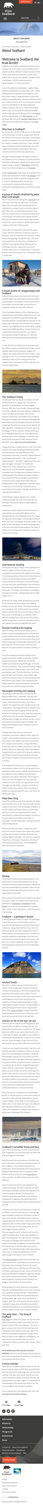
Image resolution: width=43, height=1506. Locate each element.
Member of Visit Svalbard (11, 1453)
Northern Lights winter (29, 119)
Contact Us (6, 1447)
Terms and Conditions (9, 1492)
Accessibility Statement (10, 1483)
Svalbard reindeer (11, 1260)
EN (35, 3)
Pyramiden (31, 168)
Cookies (4, 1479)
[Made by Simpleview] (10, 1497)
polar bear (32, 200)
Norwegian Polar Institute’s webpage (14, 1394)
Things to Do (7, 1432)
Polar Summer (27, 116)
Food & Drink (7, 1436)
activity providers (16, 1010)
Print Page (6, 1405)
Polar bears (6, 1319)
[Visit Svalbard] (6, 1470)
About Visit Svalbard (20, 1447)
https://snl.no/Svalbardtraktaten (25, 442)
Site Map (5, 1489)
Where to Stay (7, 1428)
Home (4, 1440)
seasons (37, 113)
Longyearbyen (12, 173)
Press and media (8, 1450)
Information (7, 1419)
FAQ (24, 1453)
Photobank (20, 1450)
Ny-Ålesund (31, 176)
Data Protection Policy (9, 1486)
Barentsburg (26, 165)
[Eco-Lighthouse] (17, 1471)
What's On (6, 1423)
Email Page (19, 1405)
